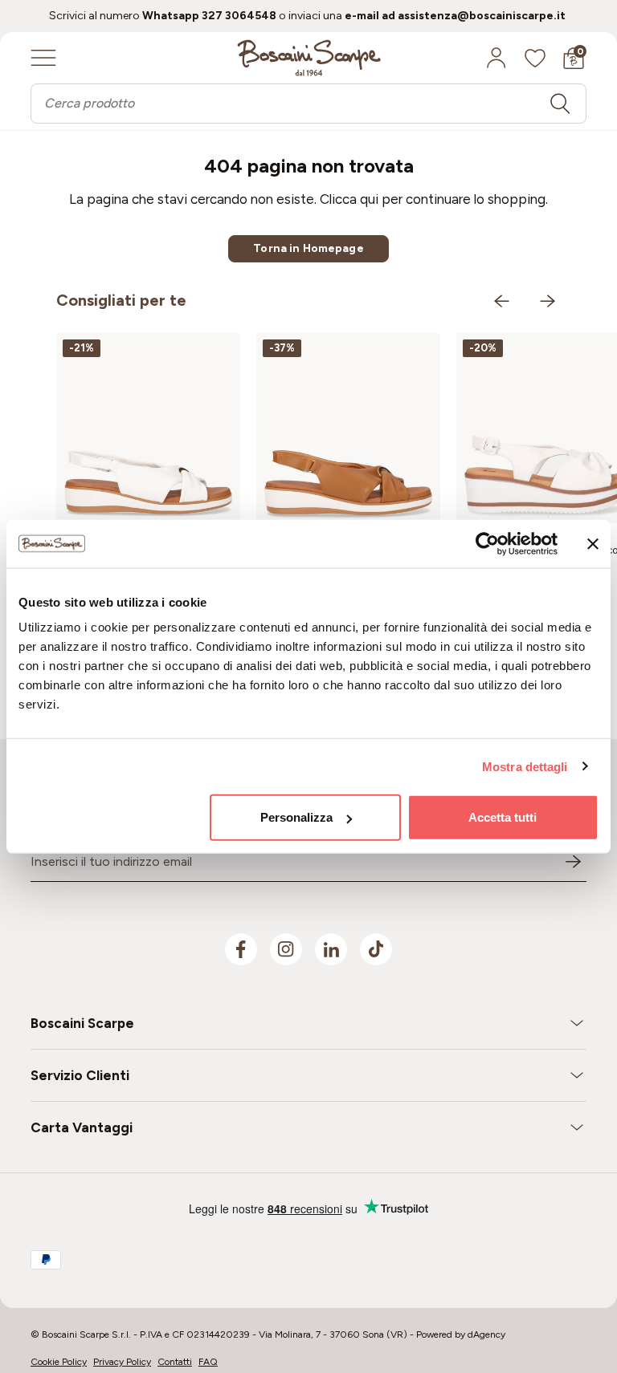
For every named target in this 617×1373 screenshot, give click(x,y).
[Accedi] (496, 58)
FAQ (208, 1361)
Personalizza (296, 817)
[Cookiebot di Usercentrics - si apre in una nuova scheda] (487, 543)
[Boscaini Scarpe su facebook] (241, 949)
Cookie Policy (59, 1361)
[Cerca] (560, 103)
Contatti (174, 1361)
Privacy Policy (122, 1361)
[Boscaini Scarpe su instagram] (286, 949)
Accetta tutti (502, 817)
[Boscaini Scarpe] (309, 58)
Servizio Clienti (80, 1075)
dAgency (486, 1334)
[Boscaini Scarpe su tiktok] (376, 949)
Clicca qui (349, 199)
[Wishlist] (535, 58)
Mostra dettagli (525, 766)
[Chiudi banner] (593, 543)
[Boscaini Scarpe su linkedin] (331, 949)
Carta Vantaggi (82, 1127)
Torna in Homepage (308, 248)
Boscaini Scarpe (82, 1023)
